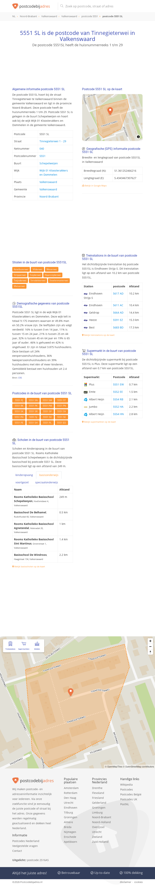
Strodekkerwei (38, 280)
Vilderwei (37, 269)
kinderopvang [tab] (24, 475)
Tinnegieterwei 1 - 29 (53, 141)
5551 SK (19, 411)
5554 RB (118, 399)
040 (42, 148)
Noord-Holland (101, 822)
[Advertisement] (77, 65)
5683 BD (118, 327)
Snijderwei (35, 275)
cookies (138, 882)
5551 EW (118, 384)
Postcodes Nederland (25, 841)
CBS (20, 377)
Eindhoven (70, 807)
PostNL (124, 804)
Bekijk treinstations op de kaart (99, 335)
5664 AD (118, 312)
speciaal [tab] (46, 482)
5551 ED (61, 422)
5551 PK (33, 405)
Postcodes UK (128, 799)
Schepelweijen (49, 163)
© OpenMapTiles (113, 766)
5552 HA (118, 406)
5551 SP (47, 411)
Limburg (97, 812)
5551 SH (33, 422)
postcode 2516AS (38, 860)
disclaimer (125, 882)
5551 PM (47, 405)
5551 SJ (33, 417)
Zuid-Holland (100, 841)
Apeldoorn (70, 841)
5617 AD (118, 293)
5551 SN (33, 400)
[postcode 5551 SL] (33, 6)
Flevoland (98, 793)
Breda (67, 827)
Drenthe (97, 788)
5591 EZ (118, 320)
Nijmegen (70, 832)
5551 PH (19, 417)
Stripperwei (20, 275)
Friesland (98, 798)
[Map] (112, 117)
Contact (17, 851)
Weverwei (51, 269)
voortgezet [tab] (22, 482)
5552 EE (118, 392)
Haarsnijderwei (53, 275)
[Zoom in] (150, 641)
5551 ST (61, 400)
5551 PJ (19, 400)
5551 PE (19, 422)
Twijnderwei (20, 280)
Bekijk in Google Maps (95, 185)
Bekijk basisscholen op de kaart (29, 566)
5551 (43, 156)
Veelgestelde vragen (25, 846)
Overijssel (98, 827)
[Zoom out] (150, 646)
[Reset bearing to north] (150, 652)
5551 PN (61, 405)
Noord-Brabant (49, 196)
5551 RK (19, 405)
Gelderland (99, 802)
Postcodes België (130, 794)
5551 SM (47, 400)
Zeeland (97, 837)
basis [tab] (48, 475)
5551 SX (47, 417)
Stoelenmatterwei (59, 280)
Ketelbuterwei (21, 269)
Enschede (70, 837)
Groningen (70, 817)
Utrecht (68, 802)
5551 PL (47, 422)
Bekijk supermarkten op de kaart (100, 421)
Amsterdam (71, 788)
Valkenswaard (48, 182)
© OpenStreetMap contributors (138, 766)
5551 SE (61, 417)
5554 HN (118, 414)
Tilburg (68, 812)
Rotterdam (70, 793)
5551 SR (33, 411)
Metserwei (19, 286)
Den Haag (70, 798)
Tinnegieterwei (110, 32)
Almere (68, 822)
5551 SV (61, 411)
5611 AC (118, 305)
